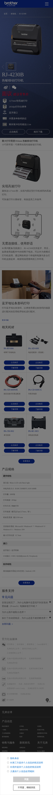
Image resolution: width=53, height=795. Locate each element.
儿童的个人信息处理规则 (22, 771)
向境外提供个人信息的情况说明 (25, 767)
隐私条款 (14, 758)
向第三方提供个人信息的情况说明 (26, 762)
